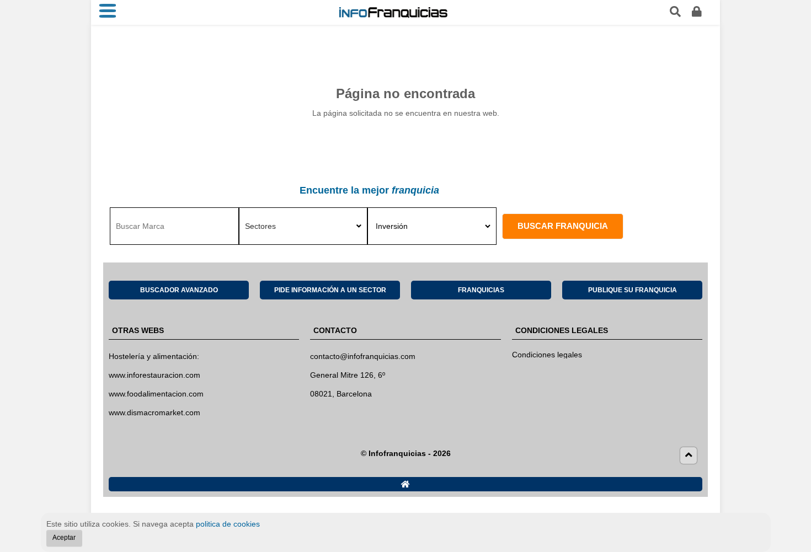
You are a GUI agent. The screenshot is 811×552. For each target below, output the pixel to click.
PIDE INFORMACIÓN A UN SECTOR (330, 290)
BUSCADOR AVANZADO (179, 290)
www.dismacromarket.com (154, 412)
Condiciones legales (547, 354)
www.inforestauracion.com (154, 375)
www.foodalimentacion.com (156, 393)
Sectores (260, 226)
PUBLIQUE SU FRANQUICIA (632, 290)
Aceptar (64, 538)
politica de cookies (228, 523)
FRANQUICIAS (481, 290)
